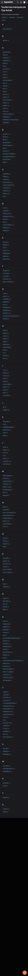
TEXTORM (7, 697)
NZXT (5, 526)
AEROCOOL (7, 60)
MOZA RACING (8, 490)
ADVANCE (6, 58)
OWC (5, 546)
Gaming (3, 20)
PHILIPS (6, 567)
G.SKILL (6, 296)
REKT (5, 604)
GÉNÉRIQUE (7, 310)
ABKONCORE (7, 52)
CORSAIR (7, 191)
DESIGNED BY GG (8, 216)
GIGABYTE (7, 313)
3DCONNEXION (7, 29)
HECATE (6, 339)
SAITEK (5, 621)
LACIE (5, 447)
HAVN (5, 330)
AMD (5, 74)
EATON (6, 242)
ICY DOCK (6, 376)
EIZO (5, 248)
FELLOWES (6, 273)
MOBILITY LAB (7, 487)
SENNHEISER (7, 646)
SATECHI (6, 632)
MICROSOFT (7, 484)
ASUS (6, 111)
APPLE (6, 94)
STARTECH (7, 675)
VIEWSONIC (7, 754)
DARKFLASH (7, 213)
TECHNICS (6, 695)
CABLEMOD (6, 174)
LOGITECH (7, 461)
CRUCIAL (6, 193)
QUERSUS (6, 587)
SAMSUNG (7, 624)
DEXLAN (6, 219)
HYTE (5, 358)
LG (4, 455)
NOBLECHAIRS (8, 518)
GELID (5, 305)
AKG (5, 66)
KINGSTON (7, 430)
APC (5, 89)
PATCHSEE (6, 558)
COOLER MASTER (8, 185)
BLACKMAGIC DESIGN (9, 154)
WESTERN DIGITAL (9, 768)
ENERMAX (6, 256)
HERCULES (6, 344)
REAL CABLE (7, 601)
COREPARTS (7, 188)
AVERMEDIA (7, 117)
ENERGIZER (6, 253)
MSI (5, 492)
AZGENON (6, 122)
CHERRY (6, 176)
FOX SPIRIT (7, 279)
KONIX (5, 435)
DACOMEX (6, 211)
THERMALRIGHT (8, 709)
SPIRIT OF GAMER (8, 669)
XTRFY (5, 786)
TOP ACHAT (7, 723)
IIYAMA (5, 381)
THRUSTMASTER (8, 714)
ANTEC (6, 77)
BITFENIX (6, 151)
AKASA (5, 63)
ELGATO (6, 250)
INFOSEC (6, 387)
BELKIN (6, 137)
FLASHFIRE (6, 276)
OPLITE (6, 541)
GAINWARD (7, 299)
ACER (5, 55)
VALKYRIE (6, 748)
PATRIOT (6, 561)
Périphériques (20, 17)
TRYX (5, 734)
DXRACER (6, 230)
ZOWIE (5, 812)
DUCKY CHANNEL (8, 225)
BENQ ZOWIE (7, 142)
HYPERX (6, 355)
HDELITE (6, 333)
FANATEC (6, 270)
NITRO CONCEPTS (8, 515)
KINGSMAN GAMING (9, 427)
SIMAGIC (6, 655)
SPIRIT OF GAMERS (8, 672)
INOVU (6, 390)
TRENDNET (6, 731)
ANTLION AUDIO (8, 80)
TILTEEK (5, 717)
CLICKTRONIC (7, 182)
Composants (12, 17)
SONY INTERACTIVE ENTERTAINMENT (13, 660)
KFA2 (5, 424)
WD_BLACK (7, 766)
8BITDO (6, 40)
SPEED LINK (6, 663)
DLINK (5, 222)
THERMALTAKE (8, 711)
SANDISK (6, 627)
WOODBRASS (7, 771)
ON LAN (5, 538)
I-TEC (5, 370)
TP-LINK (6, 728)
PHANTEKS (7, 564)
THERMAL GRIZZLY (9, 706)
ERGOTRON (6, 259)
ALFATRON (6, 69)
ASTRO (5, 108)
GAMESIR (6, 302)
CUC (5, 196)
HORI (5, 350)
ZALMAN (6, 809)
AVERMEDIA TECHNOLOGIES (11, 119)
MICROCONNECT (8, 481)
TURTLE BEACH (8, 737)
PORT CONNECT (8, 572)
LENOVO (6, 450)
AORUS (5, 86)
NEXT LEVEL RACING (9, 512)
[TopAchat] (8, 2)
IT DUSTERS (7, 395)
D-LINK (5, 208)
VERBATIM (6, 751)
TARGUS (6, 692)
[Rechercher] (18, 2)
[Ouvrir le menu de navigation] (2, 2)
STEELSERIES (7, 680)
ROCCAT (6, 607)
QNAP (5, 584)
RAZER (6, 598)
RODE (5, 609)
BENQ (5, 140)
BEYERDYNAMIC (8, 145)
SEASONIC (7, 644)
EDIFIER (6, 245)
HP (4, 353)
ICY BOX (6, 373)
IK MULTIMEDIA (7, 384)
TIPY (5, 720)
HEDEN (5, 341)
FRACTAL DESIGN (8, 282)
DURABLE (6, 227)
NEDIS (5, 507)
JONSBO (6, 410)
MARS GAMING (8, 475)
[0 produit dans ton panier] (21, 2)
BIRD (5, 148)
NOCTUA (6, 521)
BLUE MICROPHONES (9, 156)
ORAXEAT (6, 544)
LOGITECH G (7, 464)
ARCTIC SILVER (7, 100)
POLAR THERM (7, 569)
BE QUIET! (6, 134)
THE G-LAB (7, 700)
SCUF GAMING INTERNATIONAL (12, 638)
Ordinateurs (4, 17)
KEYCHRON (6, 421)
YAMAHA (6, 797)
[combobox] (25, 2)
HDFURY (6, 336)
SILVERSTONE (7, 652)
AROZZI (6, 103)
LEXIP (5, 453)
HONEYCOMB (7, 347)
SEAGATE (6, 641)
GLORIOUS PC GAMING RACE (11, 316)
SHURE (6, 649)
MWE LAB (6, 495)
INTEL (5, 392)
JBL (5, 407)
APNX (5, 91)
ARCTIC (6, 97)
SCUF (5, 635)
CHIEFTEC (6, 179)
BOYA (5, 162)
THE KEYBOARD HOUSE (10, 703)
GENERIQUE (7, 307)
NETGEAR (6, 510)
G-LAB (5, 293)
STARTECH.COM (8, 677)
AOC (5, 83)
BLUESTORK (7, 159)
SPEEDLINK (6, 666)
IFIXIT (5, 378)
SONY (5, 658)
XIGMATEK (6, 783)
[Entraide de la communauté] (25, 973)
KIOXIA (5, 433)
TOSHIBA (6, 725)
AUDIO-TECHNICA (8, 114)
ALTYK (5, 72)
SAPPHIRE (6, 629)
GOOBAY (6, 319)
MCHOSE (6, 478)
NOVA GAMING (7, 524)
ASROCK (6, 105)
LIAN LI (6, 458)
